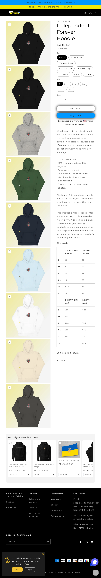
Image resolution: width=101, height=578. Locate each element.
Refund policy (48, 572)
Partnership (56, 499)
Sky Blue (63, 74)
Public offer (56, 510)
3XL (71, 89)
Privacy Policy (23, 564)
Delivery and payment (34, 500)
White (88, 74)
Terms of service (74, 572)
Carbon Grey (84, 69)
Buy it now (75, 115)
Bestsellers (11, 507)
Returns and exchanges (34, 515)
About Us (33, 508)
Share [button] (62, 360)
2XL (61, 89)
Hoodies (10, 502)
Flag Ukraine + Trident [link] (69, 460)
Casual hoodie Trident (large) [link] (44, 465)
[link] (19, 451)
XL (83, 84)
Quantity (60, 95)
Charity (54, 505)
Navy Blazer (77, 57)
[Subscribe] (47, 541)
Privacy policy (57, 516)
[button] (5, 13)
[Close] (43, 554)
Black (62, 57)
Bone (76, 74)
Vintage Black (66, 63)
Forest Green (65, 69)
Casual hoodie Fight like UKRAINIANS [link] (18, 465)
